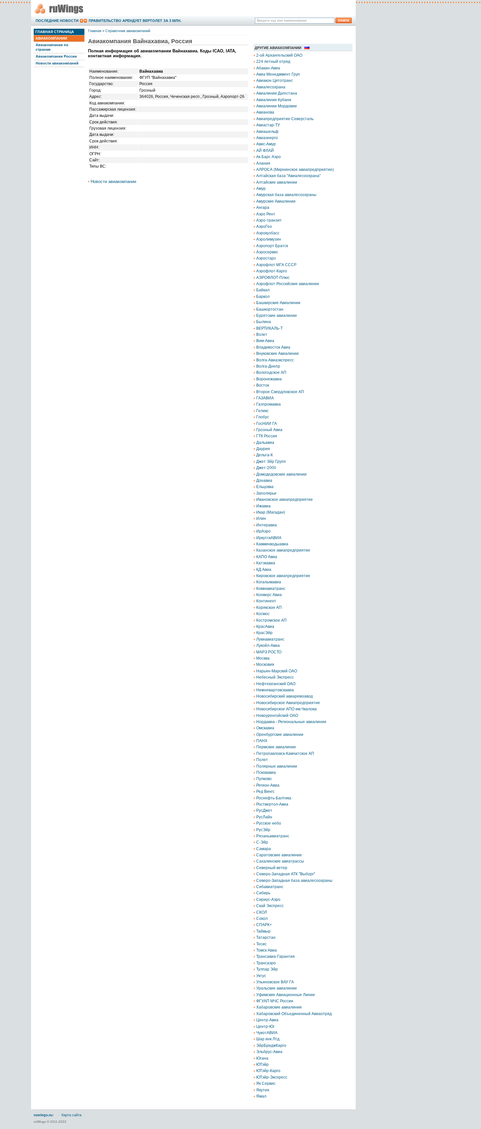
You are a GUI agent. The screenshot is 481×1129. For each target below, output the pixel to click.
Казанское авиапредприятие (283, 550)
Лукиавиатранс (270, 639)
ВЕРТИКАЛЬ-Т (269, 328)
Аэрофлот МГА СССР (276, 265)
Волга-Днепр (268, 366)
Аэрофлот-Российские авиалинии (287, 284)
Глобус (262, 417)
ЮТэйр (262, 1064)
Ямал (261, 1096)
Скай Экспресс (270, 905)
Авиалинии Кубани (273, 100)
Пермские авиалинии (276, 747)
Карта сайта (71, 1115)
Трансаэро (266, 963)
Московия (265, 664)
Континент (266, 601)
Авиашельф (267, 131)
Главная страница (54, 32)
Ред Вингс (265, 791)
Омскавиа (265, 728)
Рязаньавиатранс (272, 836)
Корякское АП (269, 607)
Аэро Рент (265, 214)
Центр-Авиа (267, 1020)
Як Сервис (266, 1083)
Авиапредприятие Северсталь (284, 119)
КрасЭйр (264, 632)
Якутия (262, 1090)
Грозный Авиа (269, 430)
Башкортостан (269, 309)
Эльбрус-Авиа (269, 1051)
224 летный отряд (273, 61)
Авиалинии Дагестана (276, 93)
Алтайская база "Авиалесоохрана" (288, 175)
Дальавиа (265, 442)
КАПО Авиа (266, 557)
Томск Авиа (266, 950)
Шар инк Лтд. (268, 1039)
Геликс (262, 411)
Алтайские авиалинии (276, 182)
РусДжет (264, 810)
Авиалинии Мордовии (276, 106)
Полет (262, 759)
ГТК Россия (266, 436)
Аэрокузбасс (267, 233)
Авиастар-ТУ (268, 125)
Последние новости (57, 21)
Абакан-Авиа (268, 68)
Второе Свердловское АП (280, 392)
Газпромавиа (268, 404)
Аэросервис (267, 252)
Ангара (262, 207)
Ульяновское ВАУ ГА (275, 982)
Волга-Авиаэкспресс (275, 360)
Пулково (264, 778)
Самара (263, 849)
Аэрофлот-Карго (271, 271)
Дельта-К (264, 455)
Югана (262, 1058)
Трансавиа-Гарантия (275, 956)
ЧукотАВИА (266, 1032)
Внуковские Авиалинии (277, 353)
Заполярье (266, 493)
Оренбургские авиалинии (279, 734)
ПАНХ (261, 740)
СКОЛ (261, 912)
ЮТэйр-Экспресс (271, 1077)
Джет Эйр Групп (271, 461)
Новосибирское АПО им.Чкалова (286, 709)
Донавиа (264, 480)
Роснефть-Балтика (273, 798)
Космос (263, 613)
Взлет (261, 334)
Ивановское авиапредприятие (284, 499)
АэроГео (264, 226)
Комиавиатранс (270, 588)
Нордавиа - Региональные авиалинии (291, 721)
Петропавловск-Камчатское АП (285, 753)
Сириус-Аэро (268, 899)
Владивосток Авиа (273, 347)
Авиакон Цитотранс (274, 80)
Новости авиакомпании (113, 181)
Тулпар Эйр (267, 969)
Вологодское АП (271, 372)
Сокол (262, 918)
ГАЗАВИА (265, 398)
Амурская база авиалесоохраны (286, 194)
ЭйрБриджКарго (271, 1045)
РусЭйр (263, 830)
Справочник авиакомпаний (127, 31)
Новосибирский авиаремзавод (284, 696)
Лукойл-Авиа (268, 645)
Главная (94, 31)
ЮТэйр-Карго (268, 1070)
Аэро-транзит (269, 220)
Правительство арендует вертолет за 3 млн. (135, 21)
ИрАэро (263, 531)
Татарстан (266, 937)
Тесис (261, 944)
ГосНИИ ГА (266, 423)
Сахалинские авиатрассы (280, 861)
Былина (263, 321)
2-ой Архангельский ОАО (279, 55)
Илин (261, 518)
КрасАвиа (265, 626)
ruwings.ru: (44, 1115)
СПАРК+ (264, 924)
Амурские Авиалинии (275, 201)
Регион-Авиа (267, 785)
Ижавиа (263, 506)
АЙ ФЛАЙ (265, 150)
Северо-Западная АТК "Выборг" (285, 874)
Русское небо (268, 823)
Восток (262, 385)
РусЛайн (264, 817)
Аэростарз (266, 258)
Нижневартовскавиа (275, 690)
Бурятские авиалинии (276, 315)
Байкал (263, 290)
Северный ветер (271, 867)
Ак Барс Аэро (268, 157)
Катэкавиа (265, 563)
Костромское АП (271, 620)
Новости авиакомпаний (57, 63)
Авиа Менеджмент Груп (278, 74)
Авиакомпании (51, 38)
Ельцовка (265, 486)
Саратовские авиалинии (279, 855)
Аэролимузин (268, 239)
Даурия (263, 448)
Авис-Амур (266, 144)
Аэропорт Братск (272, 246)
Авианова (265, 112)
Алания (263, 163)
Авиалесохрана (270, 87)
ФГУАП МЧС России (274, 1001)
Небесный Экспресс (275, 677)
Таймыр (263, 931)
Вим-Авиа (265, 340)
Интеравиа (266, 525)
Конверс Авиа (269, 594)
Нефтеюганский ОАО (275, 684)
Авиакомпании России (56, 56)
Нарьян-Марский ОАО (276, 671)
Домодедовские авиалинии (281, 474)
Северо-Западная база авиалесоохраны (294, 880)
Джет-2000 (266, 467)
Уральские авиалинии (276, 988)
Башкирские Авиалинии (278, 302)
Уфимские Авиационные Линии (285, 994)
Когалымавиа (268, 582)
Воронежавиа (269, 379)
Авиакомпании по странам (52, 47)
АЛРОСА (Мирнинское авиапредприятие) (295, 169)
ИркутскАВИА (268, 538)
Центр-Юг (265, 1026)
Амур (261, 188)
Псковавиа (266, 772)
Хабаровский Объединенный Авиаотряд (294, 1013)
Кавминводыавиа (272, 544)
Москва (263, 658)
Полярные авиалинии (276, 766)
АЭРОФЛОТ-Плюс (273, 277)
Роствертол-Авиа (272, 804)
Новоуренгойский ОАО (277, 715)
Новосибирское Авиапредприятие (288, 703)
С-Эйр (262, 842)
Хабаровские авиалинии (279, 1007)
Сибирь (263, 893)
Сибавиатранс (269, 886)
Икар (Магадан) (270, 512)
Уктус (261, 976)
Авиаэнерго (267, 138)
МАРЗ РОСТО (268, 652)
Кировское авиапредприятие (283, 576)
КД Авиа (263, 569)
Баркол (263, 296)
